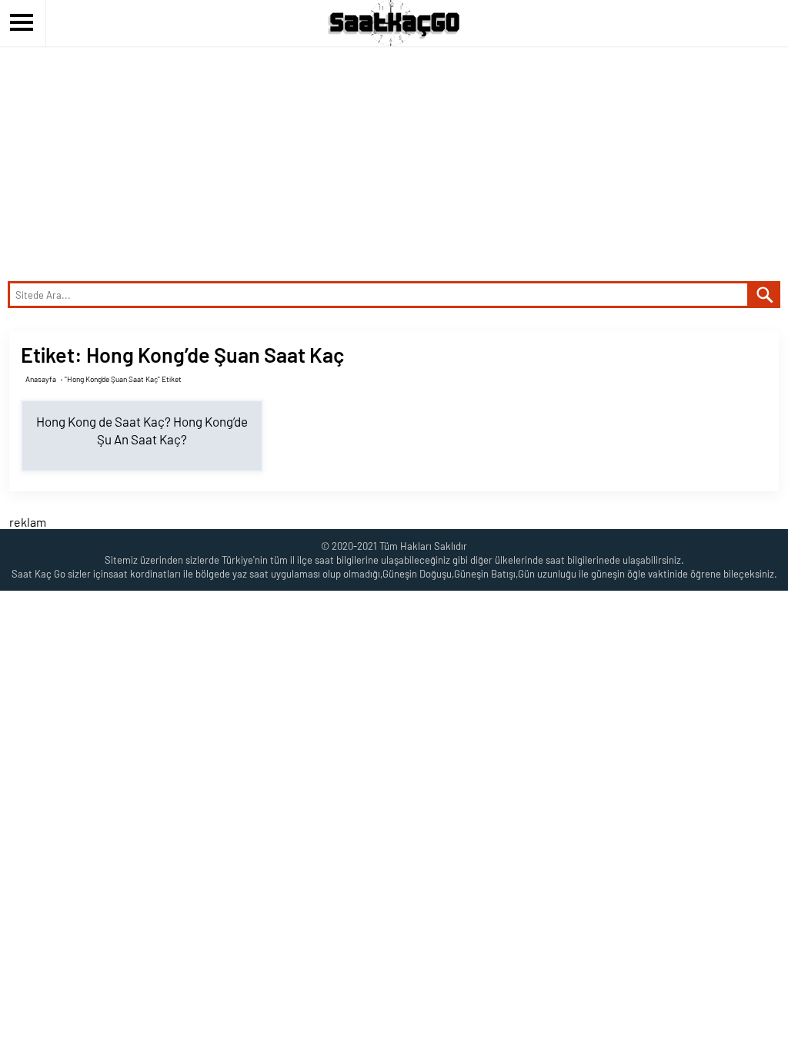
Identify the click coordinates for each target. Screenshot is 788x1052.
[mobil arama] (765, 294)
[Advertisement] (394, 162)
